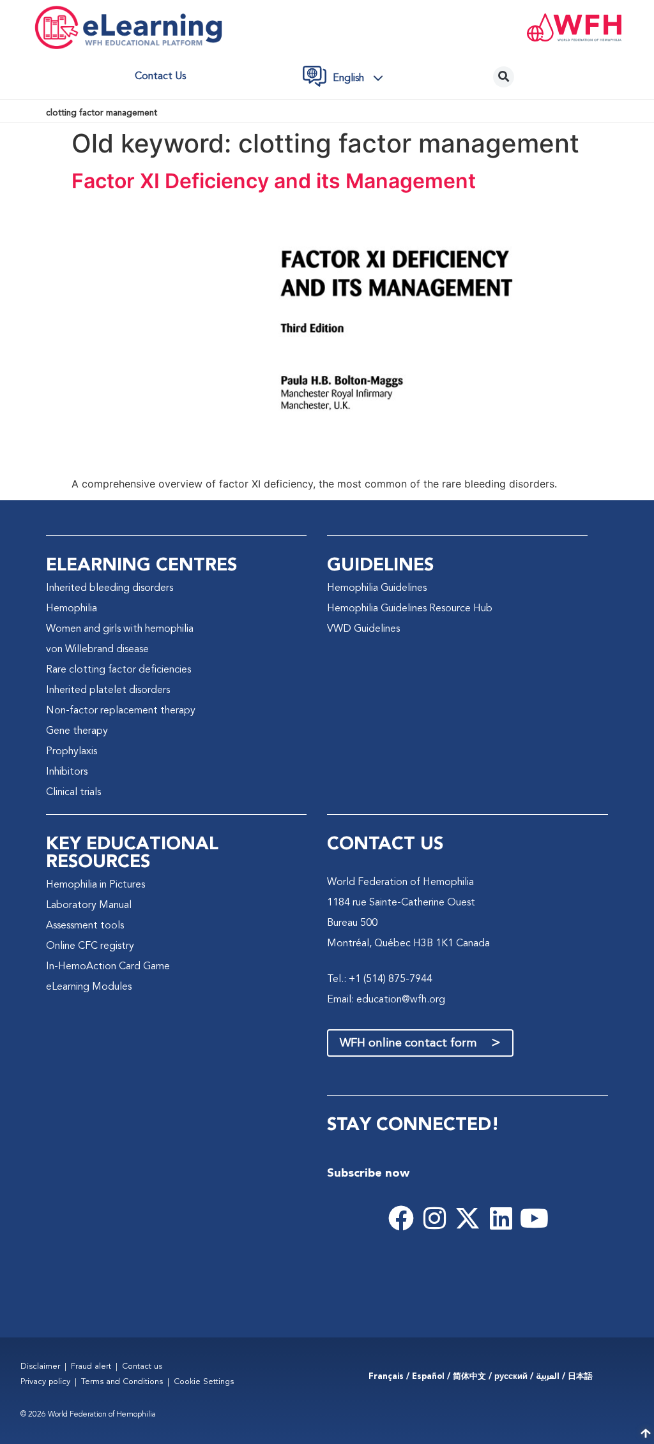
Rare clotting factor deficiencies (118, 670)
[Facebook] (401, 1218)
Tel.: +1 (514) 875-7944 (379, 979)
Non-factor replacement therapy (120, 711)
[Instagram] (434, 1218)
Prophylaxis (71, 752)
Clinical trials (73, 792)
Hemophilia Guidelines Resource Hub (409, 609)
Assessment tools (85, 926)
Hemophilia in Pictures (95, 885)
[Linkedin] (500, 1218)
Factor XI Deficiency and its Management (274, 180)
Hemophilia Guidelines (377, 588)
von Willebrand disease (97, 649)
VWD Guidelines (363, 629)
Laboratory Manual (89, 905)
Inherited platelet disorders (108, 690)
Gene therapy (77, 731)
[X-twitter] (467, 1218)
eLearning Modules (89, 987)
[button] (361, 78)
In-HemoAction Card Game (108, 967)
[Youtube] (534, 1218)
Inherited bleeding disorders (109, 588)
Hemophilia (71, 609)
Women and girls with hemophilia (120, 629)
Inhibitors (66, 772)
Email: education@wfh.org (386, 1000)
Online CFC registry (90, 946)
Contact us (160, 76)
